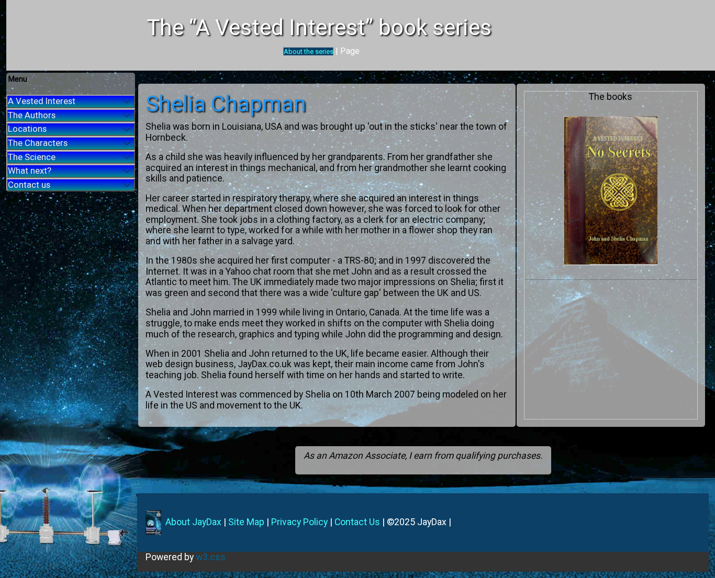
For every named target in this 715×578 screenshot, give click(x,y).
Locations (27, 128)
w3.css (211, 557)
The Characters (38, 143)
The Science (31, 157)
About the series (308, 51)
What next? (29, 170)
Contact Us (357, 522)
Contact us (29, 184)
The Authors (31, 115)
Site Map (246, 522)
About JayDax (192, 522)
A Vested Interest (41, 101)
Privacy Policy (299, 522)
